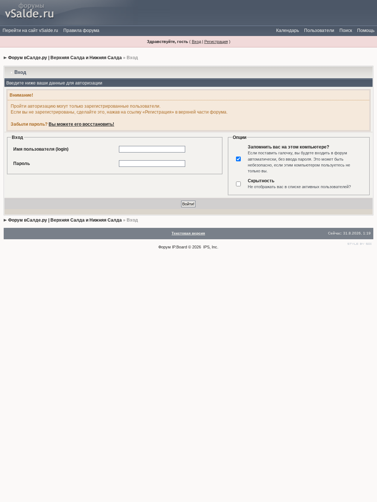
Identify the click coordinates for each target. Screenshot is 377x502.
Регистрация (216, 41)
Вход (196, 41)
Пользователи (319, 30)
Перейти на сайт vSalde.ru (30, 30)
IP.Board (179, 247)
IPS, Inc (210, 247)
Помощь (365, 30)
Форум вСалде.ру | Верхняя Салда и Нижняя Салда (65, 57)
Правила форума (81, 30)
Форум (164, 247)
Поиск (345, 30)
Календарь (287, 30)
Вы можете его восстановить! (81, 124)
